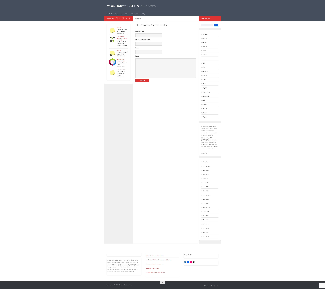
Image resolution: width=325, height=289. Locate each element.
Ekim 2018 (205, 203)
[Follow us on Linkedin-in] (116, 18)
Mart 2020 (205, 187)
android (208, 128)
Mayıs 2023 (206, 170)
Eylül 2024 (205, 162)
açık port (203, 132)
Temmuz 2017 (206, 228)
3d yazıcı (203, 126)
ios (207, 137)
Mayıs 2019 (206, 199)
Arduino (205, 46)
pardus (203, 146)
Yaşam (204, 117)
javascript (204, 140)
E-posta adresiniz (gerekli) (143, 39)
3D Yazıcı (205, 34)
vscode (215, 151)
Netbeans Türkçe (212, 142)
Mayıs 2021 (206, 178)
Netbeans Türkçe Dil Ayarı (206, 144)
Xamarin (205, 113)
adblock (214, 126)
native (202, 142)
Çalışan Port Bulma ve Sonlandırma (154, 255)
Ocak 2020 (205, 191)
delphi (212, 132)
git (209, 135)
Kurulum (205, 75)
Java (118, 59)
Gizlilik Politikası (135, 14)
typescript (203, 151)
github (211, 135)
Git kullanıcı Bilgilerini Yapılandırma (154, 264)
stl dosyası (215, 148)
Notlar (126, 14)
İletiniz (137, 56)
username (211, 151)
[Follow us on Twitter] (126, 18)
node (213, 144)
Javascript (119, 38)
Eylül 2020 (205, 182)
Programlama (118, 14)
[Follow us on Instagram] (123, 18)
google (203, 137)
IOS (204, 63)
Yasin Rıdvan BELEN (123, 6)
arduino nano (208, 130)
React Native (206, 96)
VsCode (119, 70)
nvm (215, 144)
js (208, 140)
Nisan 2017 (206, 236)
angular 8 (203, 130)
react (216, 146)
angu (212, 128)
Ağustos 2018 (206, 207)
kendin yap (214, 140)
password (208, 146)
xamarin (204, 153)
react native (203, 148)
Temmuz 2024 (206, 166)
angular (215, 128)
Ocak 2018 (205, 216)
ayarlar (212, 130)
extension (205, 135)
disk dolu (215, 132)
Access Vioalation (208, 126)
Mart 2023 (205, 174)
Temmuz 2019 (206, 195)
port (214, 146)
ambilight (203, 128)
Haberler (205, 55)
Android (205, 38)
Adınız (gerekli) (139, 31)
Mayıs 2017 (206, 232)
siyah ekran (209, 148)
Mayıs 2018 (206, 211)
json (210, 140)
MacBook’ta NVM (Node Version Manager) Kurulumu (122, 43)
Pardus (204, 84)
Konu (136, 48)
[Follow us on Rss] (129, 18)
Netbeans (206, 142)
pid (211, 146)
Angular (205, 42)
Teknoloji (119, 40)
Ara (216, 25)
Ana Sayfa (109, 14)
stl (212, 148)
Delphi (204, 50)
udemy (207, 151)
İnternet (205, 59)
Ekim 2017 (205, 220)
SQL (204, 100)
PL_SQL (205, 88)
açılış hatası (207, 132)
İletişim (144, 14)
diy (202, 135)
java (210, 137)
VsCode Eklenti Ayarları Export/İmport (121, 73)
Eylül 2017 (205, 224)
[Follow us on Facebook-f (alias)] (120, 18)
